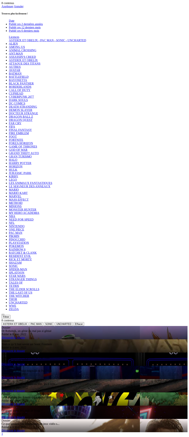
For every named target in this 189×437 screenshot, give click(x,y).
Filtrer (6, 316)
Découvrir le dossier (13, 337)
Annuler (18, 6)
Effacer (79, 324)
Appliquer (7, 6)
